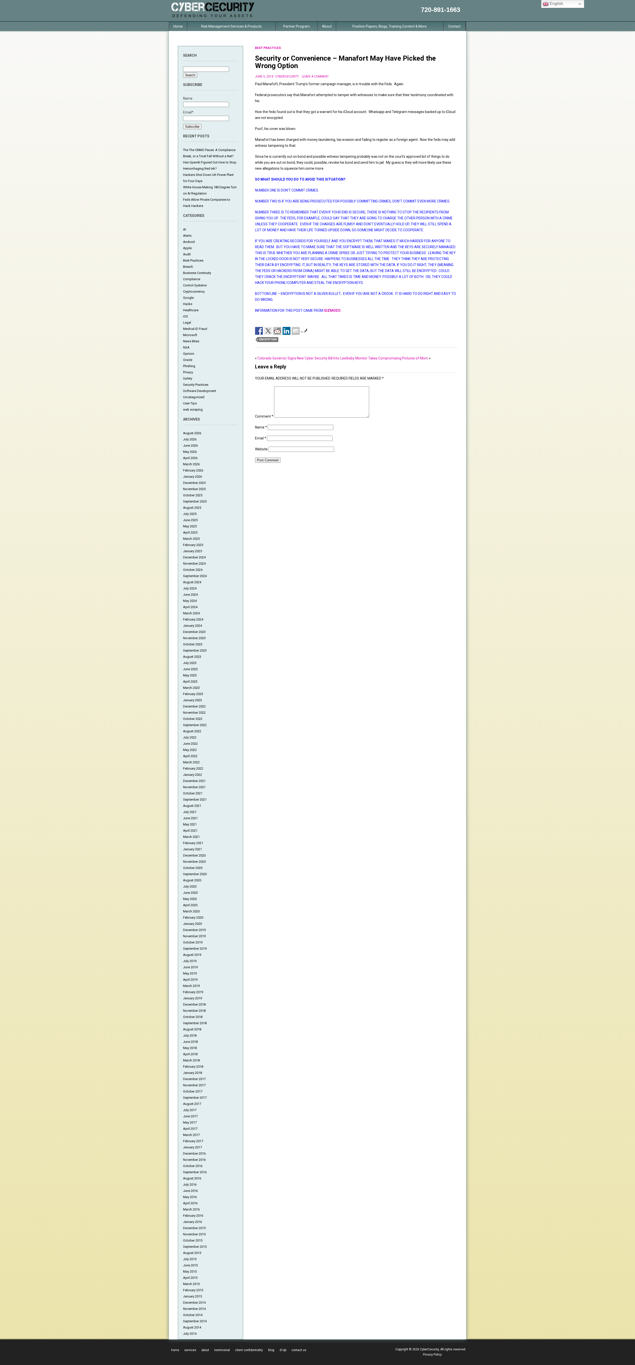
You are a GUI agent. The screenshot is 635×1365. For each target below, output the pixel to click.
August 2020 (192, 880)
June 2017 (190, 1116)
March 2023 (191, 688)
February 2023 (193, 694)
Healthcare (190, 310)
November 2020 (194, 861)
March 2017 (191, 1135)
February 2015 (193, 1290)
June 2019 (190, 967)
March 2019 (191, 986)
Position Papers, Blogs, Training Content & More (389, 26)
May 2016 (190, 1197)
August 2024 (192, 582)
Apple (187, 248)
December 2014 (194, 1302)
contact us (298, 1350)
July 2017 (189, 1110)
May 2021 (190, 824)
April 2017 (190, 1129)
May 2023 (190, 675)
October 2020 (192, 868)
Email (260, 438)
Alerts (187, 235)
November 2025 (194, 489)
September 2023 (195, 650)
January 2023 (192, 700)
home (175, 1350)
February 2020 (193, 917)
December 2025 (194, 483)
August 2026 (192, 433)
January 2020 (192, 924)
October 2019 (192, 942)
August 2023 (192, 657)
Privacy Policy (432, 1354)
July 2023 (189, 663)
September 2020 (195, 874)
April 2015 (190, 1278)
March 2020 (191, 911)
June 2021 (190, 818)
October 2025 (192, 495)
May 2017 (190, 1122)
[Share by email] (296, 331)
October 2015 (192, 1240)
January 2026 (192, 476)
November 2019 (194, 936)
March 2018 (191, 1060)
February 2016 (193, 1215)
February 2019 (193, 992)
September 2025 (195, 501)
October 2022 (192, 719)
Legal (187, 322)
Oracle (187, 360)
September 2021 (195, 799)
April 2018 (190, 1054)
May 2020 (190, 899)
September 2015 (195, 1246)
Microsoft (190, 335)
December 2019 (194, 930)
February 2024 (193, 619)
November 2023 (194, 638)
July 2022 (189, 737)
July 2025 (189, 514)
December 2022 (194, 706)
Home (178, 26)
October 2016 (192, 1166)
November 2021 (194, 787)
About (327, 26)
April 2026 (190, 458)
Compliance (191, 279)
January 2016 (192, 1222)
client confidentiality (249, 1350)
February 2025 (193, 545)
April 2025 (190, 532)
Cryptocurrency (194, 291)
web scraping (193, 409)
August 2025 (192, 507)
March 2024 (191, 613)
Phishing (189, 366)
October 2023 (192, 644)
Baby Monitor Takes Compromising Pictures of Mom (387, 358)
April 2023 (190, 681)
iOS (185, 316)
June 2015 (190, 1265)
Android (189, 242)
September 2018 (195, 1023)
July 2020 (189, 886)
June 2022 (190, 743)
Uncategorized (193, 397)
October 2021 (192, 793)
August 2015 (192, 1253)
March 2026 (191, 464)
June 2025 (190, 520)
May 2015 (190, 1271)
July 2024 (189, 588)
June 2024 (190, 594)
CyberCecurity (287, 76)
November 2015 (194, 1234)
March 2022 (191, 762)
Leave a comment (315, 76)
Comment (264, 416)
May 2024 (190, 601)
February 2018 (193, 1066)
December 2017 (194, 1079)
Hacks (187, 304)
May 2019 (190, 973)
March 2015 (191, 1284)
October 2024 (192, 570)
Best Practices (193, 260)
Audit (187, 254)
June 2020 (190, 893)
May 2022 (190, 750)
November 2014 (194, 1309)
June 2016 (190, 1191)
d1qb (283, 1350)
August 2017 (192, 1104)
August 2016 (192, 1178)
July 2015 (189, 1259)
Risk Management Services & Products (231, 26)
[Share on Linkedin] (286, 331)
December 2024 (194, 557)
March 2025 (191, 539)
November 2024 (194, 563)
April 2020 (190, 905)
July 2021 (189, 812)
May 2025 (190, 526)
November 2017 (194, 1085)
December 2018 (194, 1004)
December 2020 (194, 855)
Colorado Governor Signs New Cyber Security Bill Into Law (302, 358)
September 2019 (195, 948)
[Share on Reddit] (277, 331)
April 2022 (190, 756)
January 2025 (192, 551)
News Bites (191, 341)
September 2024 (195, 576)
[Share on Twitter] (268, 331)
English (556, 3)
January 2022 (192, 775)
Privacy (188, 372)
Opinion (188, 353)
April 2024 (190, 607)
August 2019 (192, 955)
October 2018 (192, 1017)
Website (261, 449)
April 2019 (190, 979)
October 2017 (192, 1091)
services (190, 1350)
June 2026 (190, 445)
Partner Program (296, 26)
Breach (188, 267)
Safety (187, 378)
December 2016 (194, 1153)
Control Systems (195, 285)
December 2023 (194, 632)
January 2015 (192, 1296)
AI (184, 229)
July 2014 (189, 1333)
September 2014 (195, 1321)
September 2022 (195, 725)
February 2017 (193, 1141)
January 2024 (192, 625)
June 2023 (190, 669)
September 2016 (195, 1172)
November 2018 (194, 1011)
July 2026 (189, 439)
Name (261, 427)
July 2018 (189, 1035)
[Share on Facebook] (259, 331)
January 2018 (192, 1073)
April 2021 (190, 830)
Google (188, 298)
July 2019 (189, 961)
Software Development (199, 391)
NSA (186, 347)
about (205, 1350)
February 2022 (193, 768)
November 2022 (194, 712)
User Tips (190, 403)
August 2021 (192, 806)
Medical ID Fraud (195, 329)
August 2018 (192, 1029)
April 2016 (190, 1203)
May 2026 (190, 452)
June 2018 (190, 1042)
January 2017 (192, 1147)
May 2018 (190, 1048)
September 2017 (195, 1097)
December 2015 (194, 1228)
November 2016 (194, 1160)
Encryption (268, 339)
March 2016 (191, 1209)
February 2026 (193, 470)
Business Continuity (197, 273)
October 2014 (192, 1315)
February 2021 (193, 843)
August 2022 (192, 731)
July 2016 (189, 1184)
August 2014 (192, 1327)
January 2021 (192, 849)
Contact (454, 26)
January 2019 (192, 998)
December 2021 (194, 781)
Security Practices (195, 385)
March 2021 (191, 837)
